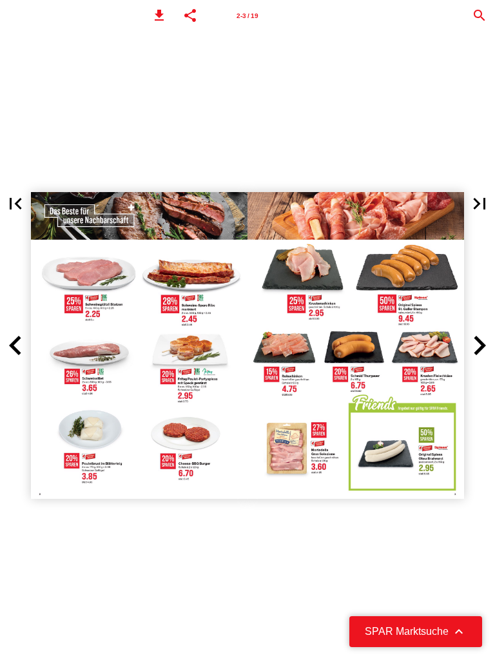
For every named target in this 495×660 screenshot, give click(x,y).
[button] (159, 15)
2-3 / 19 (247, 15)
